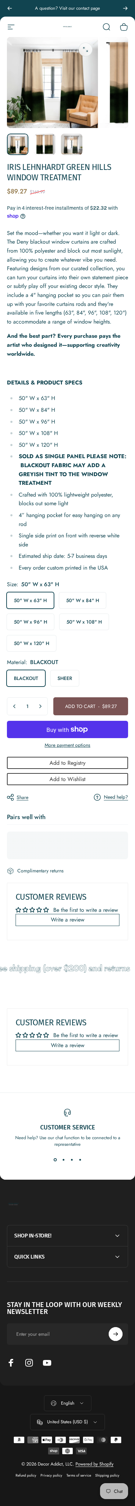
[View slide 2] (63, 1160)
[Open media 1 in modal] (85, 49)
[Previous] (9, 8)
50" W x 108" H (84, 621)
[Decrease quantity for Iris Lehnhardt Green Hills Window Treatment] (14, 706)
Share (22, 797)
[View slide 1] (55, 1160)
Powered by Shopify (94, 1464)
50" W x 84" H (82, 600)
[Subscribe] (116, 1334)
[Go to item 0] (17, 144)
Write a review (67, 920)
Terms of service (78, 1475)
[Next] (125, 8)
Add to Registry (68, 763)
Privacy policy (51, 1475)
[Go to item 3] (71, 144)
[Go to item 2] (44, 144)
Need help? (116, 797)
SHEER (64, 678)
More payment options (67, 745)
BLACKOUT (26, 678)
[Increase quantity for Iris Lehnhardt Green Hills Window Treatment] (40, 706)
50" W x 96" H (30, 621)
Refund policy (26, 1475)
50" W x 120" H (31, 643)
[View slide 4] (80, 1160)
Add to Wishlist (68, 779)
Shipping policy (107, 1475)
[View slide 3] (72, 1160)
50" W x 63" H (30, 600)
